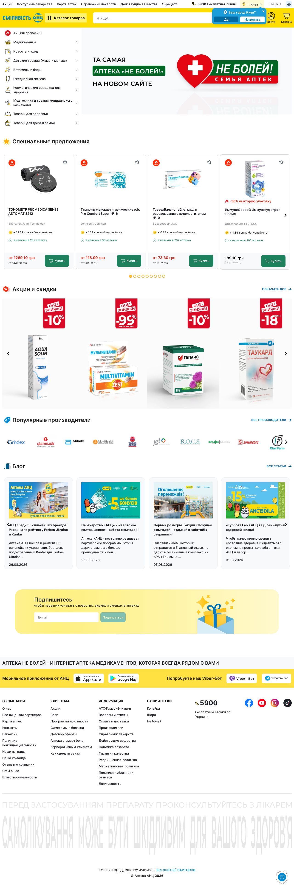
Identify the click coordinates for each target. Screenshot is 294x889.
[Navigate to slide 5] (147, 276)
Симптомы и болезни (67, 728)
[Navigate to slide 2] (134, 276)
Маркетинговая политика (119, 766)
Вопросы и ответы (113, 715)
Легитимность (110, 784)
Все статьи (276, 466)
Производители (111, 728)
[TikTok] (287, 742)
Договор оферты (64, 734)
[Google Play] (123, 678)
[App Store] (89, 678)
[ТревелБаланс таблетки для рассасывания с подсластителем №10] (183, 179)
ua (272, 4)
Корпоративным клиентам (71, 747)
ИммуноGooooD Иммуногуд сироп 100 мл (252, 212)
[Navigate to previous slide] (8, 215)
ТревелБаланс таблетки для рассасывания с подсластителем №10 (179, 213)
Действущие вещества (139, 4)
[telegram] (276, 678)
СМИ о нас (10, 771)
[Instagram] (275, 742)
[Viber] (241, 678)
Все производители (268, 420)
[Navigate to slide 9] (163, 276)
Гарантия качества (114, 753)
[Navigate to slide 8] (159, 276)
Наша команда (14, 758)
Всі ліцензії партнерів (175, 870)
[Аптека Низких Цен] (23, 18)
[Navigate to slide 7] (155, 276)
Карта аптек (66, 4)
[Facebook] (249, 742)
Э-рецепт (169, 4)
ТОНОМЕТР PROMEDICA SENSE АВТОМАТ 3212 (33, 211)
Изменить (252, 19)
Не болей (154, 721)
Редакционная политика (118, 760)
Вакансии (9, 734)
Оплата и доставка (114, 721)
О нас (6, 708)
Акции (7, 4)
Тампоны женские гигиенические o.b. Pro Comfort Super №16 (110, 211)
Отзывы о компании (18, 764)
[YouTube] (262, 742)
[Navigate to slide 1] (130, 276)
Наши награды (13, 751)
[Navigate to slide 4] (142, 276)
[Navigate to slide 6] (151, 276)
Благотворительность (19, 777)
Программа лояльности (69, 721)
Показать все (274, 289)
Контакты (9, 728)
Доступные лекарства (34, 4)
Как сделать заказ (65, 753)
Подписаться (113, 617)
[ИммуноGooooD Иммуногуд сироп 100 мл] (255, 179)
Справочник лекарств (98, 4)
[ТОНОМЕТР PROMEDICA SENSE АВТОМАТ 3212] (39, 179)
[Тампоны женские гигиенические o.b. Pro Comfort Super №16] (111, 179)
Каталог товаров (69, 18)
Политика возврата (114, 747)
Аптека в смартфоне (67, 740)
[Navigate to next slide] (285, 215)
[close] (263, 11)
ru (278, 4)
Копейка (153, 708)
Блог (54, 715)
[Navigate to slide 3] (138, 276)
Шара (151, 715)
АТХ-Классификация (115, 708)
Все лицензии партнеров (22, 715)
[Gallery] (147, 353)
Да (226, 19)
